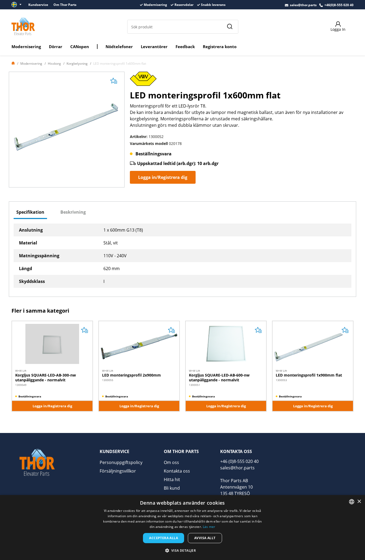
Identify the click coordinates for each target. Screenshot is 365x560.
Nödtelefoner (119, 46)
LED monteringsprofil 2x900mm (131, 375)
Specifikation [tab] (30, 212)
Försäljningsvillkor (118, 471)
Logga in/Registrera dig (162, 177)
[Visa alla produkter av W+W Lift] (143, 80)
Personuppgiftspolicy (121, 462)
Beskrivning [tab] (73, 212)
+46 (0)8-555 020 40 (239, 461)
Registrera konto (219, 46)
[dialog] (182, 527)
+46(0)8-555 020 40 (339, 5)
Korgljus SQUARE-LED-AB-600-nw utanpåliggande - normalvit (219, 377)
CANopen (79, 46)
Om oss (171, 462)
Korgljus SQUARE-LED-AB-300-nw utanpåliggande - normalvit (45, 377)
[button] (182, 550)
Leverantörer (154, 46)
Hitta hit (172, 479)
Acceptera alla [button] (163, 538)
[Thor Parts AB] (23, 26)
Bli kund (172, 488)
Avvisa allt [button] (204, 538)
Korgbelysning (77, 63)
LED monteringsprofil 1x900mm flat (309, 375)
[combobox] (351, 501)
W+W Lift (20, 371)
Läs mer (209, 526)
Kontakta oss (177, 471)
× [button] (359, 502)
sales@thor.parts (303, 5)
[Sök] (229, 26)
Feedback (185, 46)
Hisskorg (54, 63)
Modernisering (26, 46)
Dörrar (55, 46)
